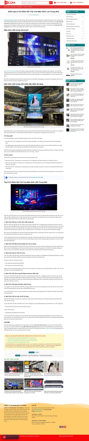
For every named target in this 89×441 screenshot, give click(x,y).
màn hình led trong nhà (33, 355)
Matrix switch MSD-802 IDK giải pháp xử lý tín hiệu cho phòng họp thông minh (77, 110)
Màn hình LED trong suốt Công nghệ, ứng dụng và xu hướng (76, 105)
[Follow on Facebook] (60, 427)
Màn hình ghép (69, 16)
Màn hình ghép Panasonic (71, 19)
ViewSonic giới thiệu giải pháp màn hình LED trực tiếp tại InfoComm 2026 (76, 84)
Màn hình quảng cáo (70, 24)
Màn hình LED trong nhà (9, 71)
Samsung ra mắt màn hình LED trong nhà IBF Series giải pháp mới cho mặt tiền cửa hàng (77, 115)
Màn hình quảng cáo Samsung (72, 26)
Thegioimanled (48, 328)
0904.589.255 (39, 411)
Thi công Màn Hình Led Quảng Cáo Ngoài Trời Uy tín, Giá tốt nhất (22, 338)
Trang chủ (7, 6)
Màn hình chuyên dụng (71, 14)
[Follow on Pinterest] (63, 427)
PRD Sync (68, 33)
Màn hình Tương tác (70, 28)
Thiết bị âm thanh (70, 36)
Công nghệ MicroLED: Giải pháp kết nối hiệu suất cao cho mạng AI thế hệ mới (77, 130)
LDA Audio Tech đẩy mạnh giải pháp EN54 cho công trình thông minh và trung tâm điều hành (77, 90)
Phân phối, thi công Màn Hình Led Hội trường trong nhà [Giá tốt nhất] (22, 340)
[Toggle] (83, 16)
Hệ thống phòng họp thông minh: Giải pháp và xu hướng (77, 125)
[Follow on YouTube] (65, 427)
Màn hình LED (69, 21)
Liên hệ (30, 6)
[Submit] (51, 2)
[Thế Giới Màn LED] (12, 2)
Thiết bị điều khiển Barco (71, 40)
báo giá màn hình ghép (37, 177)
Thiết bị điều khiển (70, 38)
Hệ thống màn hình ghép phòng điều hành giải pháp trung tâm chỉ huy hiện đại (77, 100)
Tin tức (25, 6)
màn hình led (24, 355)
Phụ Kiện (68, 31)
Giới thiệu (13, 6)
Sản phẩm (19, 6)
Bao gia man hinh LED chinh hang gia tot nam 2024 (18, 342)
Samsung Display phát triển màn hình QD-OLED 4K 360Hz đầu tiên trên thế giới (77, 120)
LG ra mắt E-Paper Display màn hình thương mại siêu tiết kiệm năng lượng (77, 95)
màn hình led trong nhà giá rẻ (46, 355)
